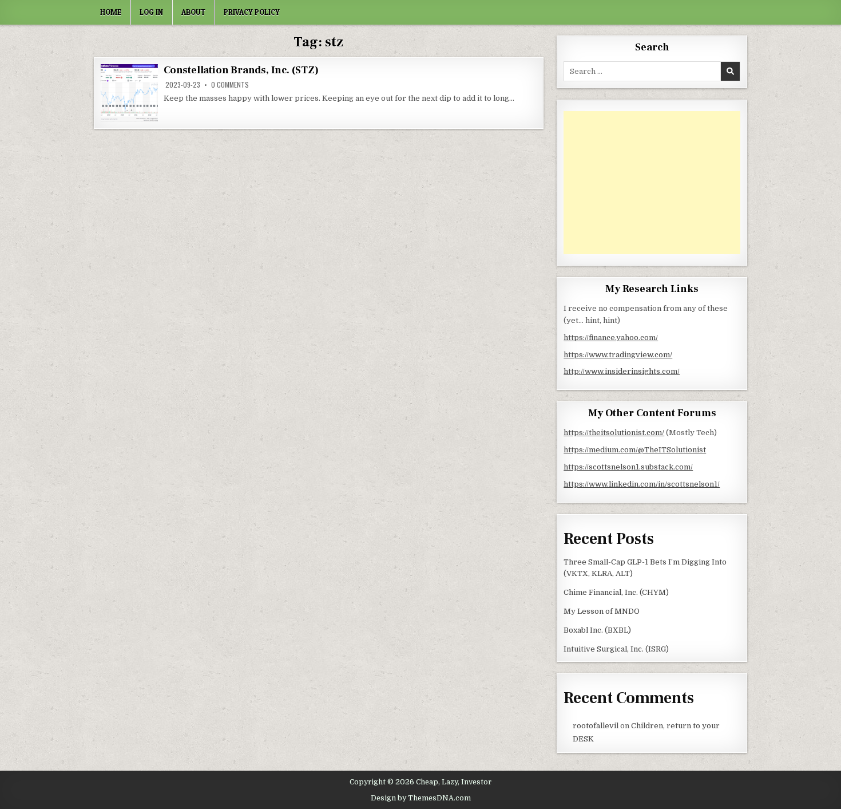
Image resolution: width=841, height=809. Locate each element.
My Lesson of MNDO (602, 611)
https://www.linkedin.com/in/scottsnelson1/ (642, 484)
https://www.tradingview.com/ (618, 354)
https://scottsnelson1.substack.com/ (628, 467)
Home (110, 12)
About (193, 12)
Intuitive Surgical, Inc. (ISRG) (616, 649)
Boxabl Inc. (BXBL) (597, 630)
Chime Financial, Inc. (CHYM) (616, 592)
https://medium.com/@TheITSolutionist (635, 449)
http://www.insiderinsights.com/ (622, 371)
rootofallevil (595, 725)
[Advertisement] (652, 182)
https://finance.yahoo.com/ (611, 337)
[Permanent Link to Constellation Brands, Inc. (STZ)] (129, 92)
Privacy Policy (252, 12)
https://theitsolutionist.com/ (614, 432)
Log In (151, 12)
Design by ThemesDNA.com (421, 798)
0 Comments (230, 84)
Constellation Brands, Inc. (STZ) (241, 70)
